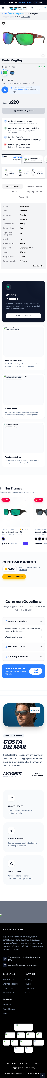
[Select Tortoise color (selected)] (5, 73)
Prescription (8, 992)
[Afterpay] (19, 1050)
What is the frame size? (23, 637)
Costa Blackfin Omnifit (12, 532)
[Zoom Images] (43, 54)
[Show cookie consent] (42, 1075)
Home (4, 13)
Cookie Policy (35, 1063)
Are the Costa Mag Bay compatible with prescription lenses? (23, 630)
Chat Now (35, 671)
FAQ (5, 1013)
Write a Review (15, 577)
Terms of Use (23, 1063)
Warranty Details (23, 316)
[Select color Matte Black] (3, 538)
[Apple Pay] (6, 1043)
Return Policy (30, 1068)
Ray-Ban (29, 988)
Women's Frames (11, 983)
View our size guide (20, 90)
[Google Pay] (21, 1035)
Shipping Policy (17, 1068)
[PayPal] (29, 1050)
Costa (28, 992)
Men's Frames (9, 979)
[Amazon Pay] (30, 1035)
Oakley (28, 979)
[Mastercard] (26, 1043)
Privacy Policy (12, 1063)
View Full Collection (38, 774)
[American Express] (39, 1043)
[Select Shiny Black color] (12, 73)
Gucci (28, 983)
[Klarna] (14, 1043)
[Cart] (44, 8)
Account (7, 1004)
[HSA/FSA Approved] (10, 1035)
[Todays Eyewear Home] (18, 8)
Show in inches (38, 266)
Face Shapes (9, 1009)
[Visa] (39, 1035)
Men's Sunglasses (16, 13)
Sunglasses (8, 988)
